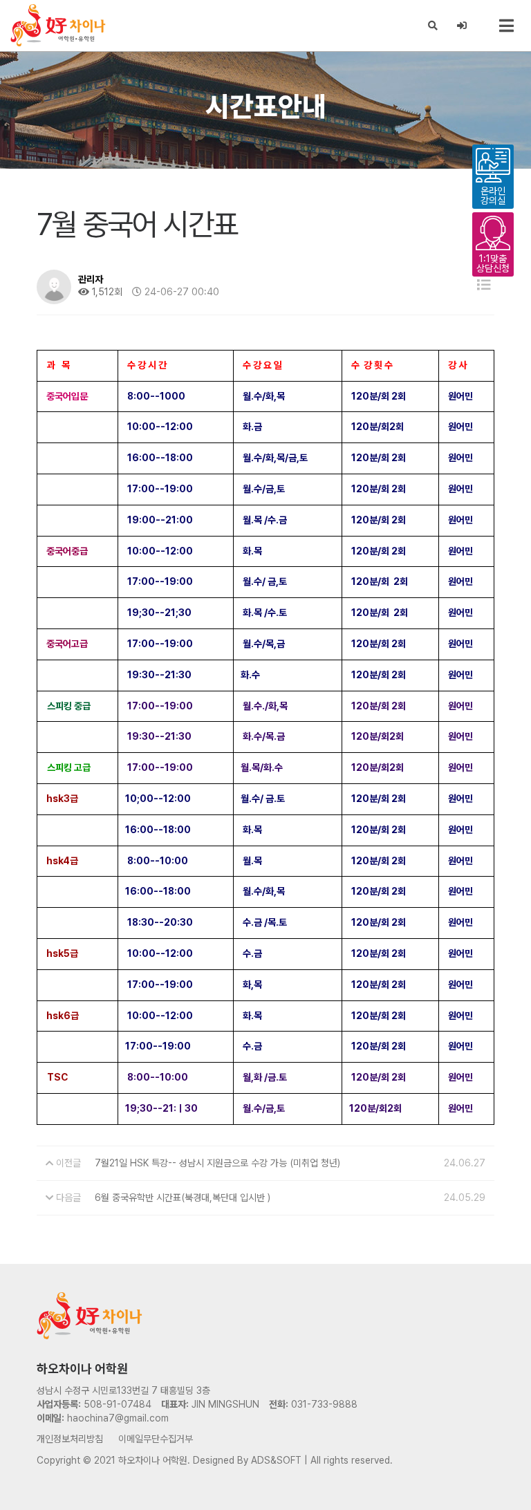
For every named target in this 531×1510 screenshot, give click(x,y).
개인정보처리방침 (70, 1438)
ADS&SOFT (276, 1460)
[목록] (484, 285)
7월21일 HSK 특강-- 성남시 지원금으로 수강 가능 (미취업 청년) (217, 1162)
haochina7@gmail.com (118, 1418)
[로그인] (462, 25)
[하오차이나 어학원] (58, 25)
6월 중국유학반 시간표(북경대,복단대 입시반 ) (182, 1197)
